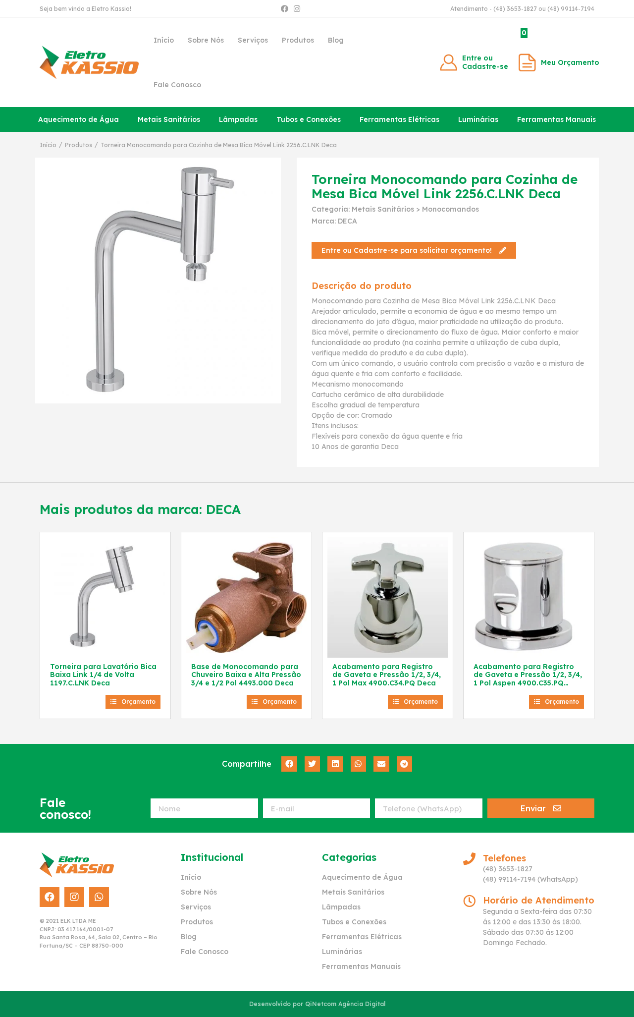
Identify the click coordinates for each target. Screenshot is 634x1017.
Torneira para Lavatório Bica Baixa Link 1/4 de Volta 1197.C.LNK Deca (103, 675)
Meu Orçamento (570, 62)
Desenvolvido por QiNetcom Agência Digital (317, 1004)
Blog (336, 40)
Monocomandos (450, 209)
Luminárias (478, 119)
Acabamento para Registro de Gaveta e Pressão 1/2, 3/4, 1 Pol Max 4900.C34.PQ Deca (386, 675)
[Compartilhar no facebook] (289, 764)
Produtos (298, 40)
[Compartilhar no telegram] (405, 764)
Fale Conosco (177, 84)
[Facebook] (284, 8)
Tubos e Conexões (308, 119)
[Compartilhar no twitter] (312, 764)
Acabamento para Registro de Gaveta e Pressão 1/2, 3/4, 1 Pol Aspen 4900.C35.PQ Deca (528, 679)
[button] (414, 250)
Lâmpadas (238, 119)
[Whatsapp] (99, 897)
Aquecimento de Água (78, 119)
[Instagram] (297, 8)
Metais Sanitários (169, 119)
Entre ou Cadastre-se (485, 62)
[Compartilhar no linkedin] (335, 764)
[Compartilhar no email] (381, 764)
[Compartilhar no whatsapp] (359, 764)
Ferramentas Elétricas (399, 119)
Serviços (253, 40)
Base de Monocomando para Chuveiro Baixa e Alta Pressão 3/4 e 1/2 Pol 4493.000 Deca (246, 675)
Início (164, 40)
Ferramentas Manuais (556, 119)
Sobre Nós (206, 40)
